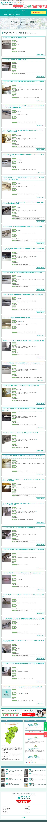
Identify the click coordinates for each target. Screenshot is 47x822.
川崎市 (17, 207)
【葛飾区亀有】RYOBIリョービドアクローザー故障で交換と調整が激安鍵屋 (20, 432)
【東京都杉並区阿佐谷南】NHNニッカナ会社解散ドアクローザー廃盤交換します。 (21, 363)
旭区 (19, 230)
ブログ (24, 14)
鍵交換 (18, 97)
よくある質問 (5, 14)
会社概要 (18, 14)
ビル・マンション (32, 512)
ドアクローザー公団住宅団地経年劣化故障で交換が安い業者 (16, 317)
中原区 (20, 484)
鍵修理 (38, 97)
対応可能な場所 (5, 809)
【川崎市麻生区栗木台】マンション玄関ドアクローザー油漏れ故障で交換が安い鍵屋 (22, 272)
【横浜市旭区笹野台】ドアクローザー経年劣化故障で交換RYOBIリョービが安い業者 (22, 226)
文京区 (16, 531)
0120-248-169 (39, 7)
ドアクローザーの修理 (38, 89)
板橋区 (16, 622)
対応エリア (25, 10)
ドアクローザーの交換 (21, 51)
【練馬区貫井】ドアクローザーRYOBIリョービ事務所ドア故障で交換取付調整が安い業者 (23, 340)
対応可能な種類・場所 (17, 10)
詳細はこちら (40, 54)
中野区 (16, 41)
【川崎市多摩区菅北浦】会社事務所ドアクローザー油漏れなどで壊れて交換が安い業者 (22, 294)
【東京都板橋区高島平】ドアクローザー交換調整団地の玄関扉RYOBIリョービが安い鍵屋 (23, 618)
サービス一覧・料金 (6, 10)
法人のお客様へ (27, 809)
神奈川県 (16, 111)
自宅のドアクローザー (16, 44)
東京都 (13, 41)
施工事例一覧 (5, 812)
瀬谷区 (20, 135)
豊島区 (16, 253)
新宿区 (16, 645)
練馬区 (16, 344)
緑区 (19, 183)
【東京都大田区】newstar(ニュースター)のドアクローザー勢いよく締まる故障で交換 (22, 687)
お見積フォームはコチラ (39, 12)
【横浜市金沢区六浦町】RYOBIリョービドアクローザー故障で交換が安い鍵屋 (20, 385)
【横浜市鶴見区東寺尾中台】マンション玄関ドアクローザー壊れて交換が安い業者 (21, 573)
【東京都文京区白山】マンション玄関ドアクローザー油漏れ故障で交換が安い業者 (21, 527)
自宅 (13, 138)
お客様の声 (12, 14)
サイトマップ (27, 812)
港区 (16, 600)
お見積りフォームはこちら (28, 714)
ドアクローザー (23, 89)
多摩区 (20, 298)
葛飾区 (16, 63)
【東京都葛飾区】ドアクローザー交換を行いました (14, 59)
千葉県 (20, 111)
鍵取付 (40, 377)
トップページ (5, 806)
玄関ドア (38, 624)
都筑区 (20, 508)
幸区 (19, 207)
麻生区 (20, 276)
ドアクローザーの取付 (16, 90)
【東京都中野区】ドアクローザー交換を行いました (14, 37)
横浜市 (17, 135)
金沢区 (20, 389)
